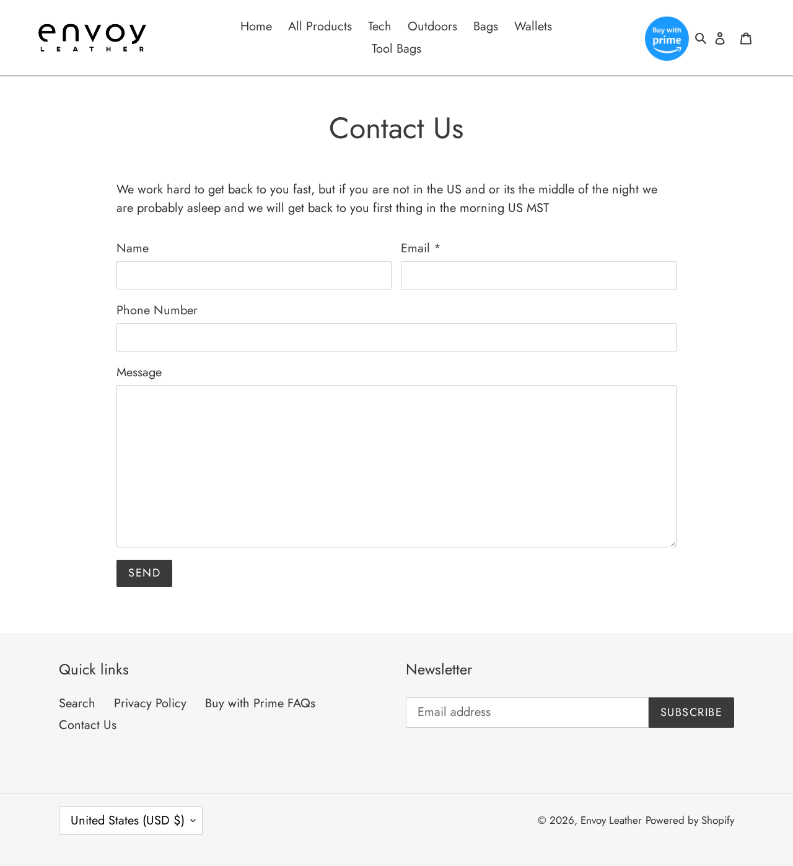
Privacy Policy (150, 703)
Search (77, 703)
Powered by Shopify (690, 820)
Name (132, 248)
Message (139, 372)
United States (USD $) (128, 820)
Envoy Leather (611, 820)
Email (421, 248)
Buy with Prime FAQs (260, 703)
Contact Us (87, 725)
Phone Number (157, 310)
